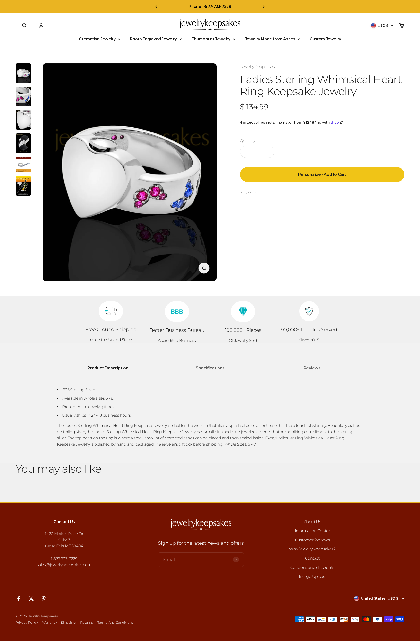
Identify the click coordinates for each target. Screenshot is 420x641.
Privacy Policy (26, 622)
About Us (312, 521)
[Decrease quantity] (247, 152)
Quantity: (248, 140)
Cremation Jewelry (97, 39)
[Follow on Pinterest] (43, 598)
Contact (312, 558)
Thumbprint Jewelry (211, 39)
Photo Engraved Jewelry (153, 39)
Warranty (49, 622)
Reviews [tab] (312, 368)
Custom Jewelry (325, 39)
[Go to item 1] (23, 73)
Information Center (312, 530)
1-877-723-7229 (64, 558)
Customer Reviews (312, 540)
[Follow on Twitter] (31, 598)
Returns (86, 622)
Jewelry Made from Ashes (270, 39)
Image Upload (312, 576)
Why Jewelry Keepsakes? (312, 549)
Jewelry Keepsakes (257, 66)
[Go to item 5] (23, 165)
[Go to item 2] (23, 97)
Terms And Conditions (115, 622)
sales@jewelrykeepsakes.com (64, 564)
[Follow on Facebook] (19, 598)
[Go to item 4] (23, 143)
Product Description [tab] (108, 368)
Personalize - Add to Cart (322, 174)
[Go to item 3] (23, 120)
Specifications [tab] (210, 368)
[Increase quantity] (267, 152)
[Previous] (156, 6)
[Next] (264, 6)
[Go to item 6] (23, 186)
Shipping (68, 622)
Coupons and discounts (312, 567)
